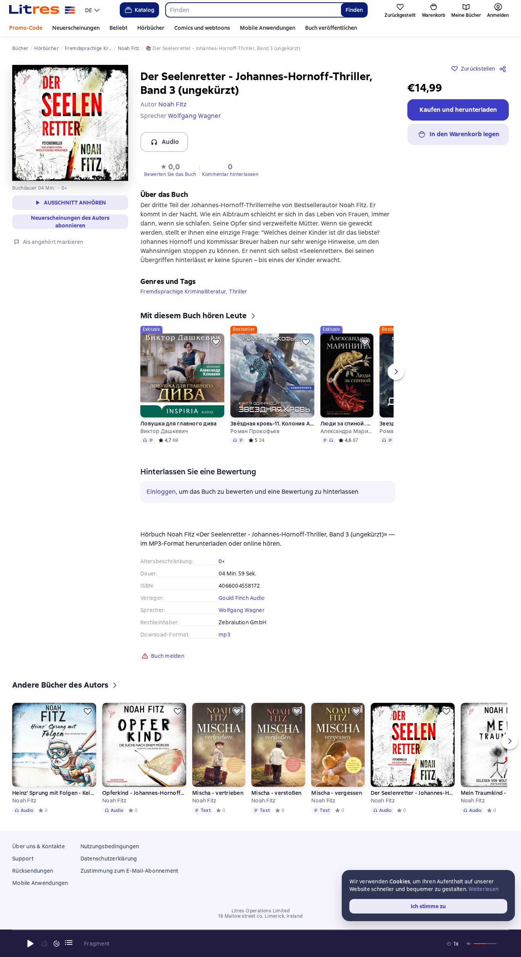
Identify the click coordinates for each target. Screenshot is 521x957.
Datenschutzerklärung (108, 858)
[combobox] (253, 10)
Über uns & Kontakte (38, 846)
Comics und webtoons (202, 27)
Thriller (238, 291)
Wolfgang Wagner (242, 610)
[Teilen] (504, 68)
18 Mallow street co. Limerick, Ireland (260, 916)
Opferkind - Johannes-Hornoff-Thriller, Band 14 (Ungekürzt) (144, 792)
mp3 (224, 634)
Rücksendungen (32, 870)
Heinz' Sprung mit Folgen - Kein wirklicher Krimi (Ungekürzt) (54, 792)
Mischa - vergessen (336, 792)
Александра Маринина (346, 431)
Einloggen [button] (161, 492)
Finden (354, 9)
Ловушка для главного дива (178, 423)
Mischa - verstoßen (276, 792)
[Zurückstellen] (216, 342)
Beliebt (118, 27)
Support (23, 858)
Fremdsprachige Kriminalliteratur (183, 291)
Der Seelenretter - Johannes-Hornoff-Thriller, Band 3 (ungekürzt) (413, 792)
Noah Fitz (24, 800)
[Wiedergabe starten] (30, 944)
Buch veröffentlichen (331, 27)
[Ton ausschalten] (469, 944)
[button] (170, 169)
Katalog (144, 9)
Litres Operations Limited (261, 911)
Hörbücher (150, 27)
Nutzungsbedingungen (109, 846)
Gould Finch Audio (242, 597)
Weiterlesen (483, 889)
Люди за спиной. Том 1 (346, 423)
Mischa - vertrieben (217, 792)
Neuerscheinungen (76, 27)
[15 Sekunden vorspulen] (56, 943)
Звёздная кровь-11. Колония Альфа (272, 423)
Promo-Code (25, 27)
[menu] (93, 10)
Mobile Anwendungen (267, 27)
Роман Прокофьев (255, 431)
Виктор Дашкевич (164, 431)
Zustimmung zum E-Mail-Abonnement (129, 870)
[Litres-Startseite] (42, 10)
